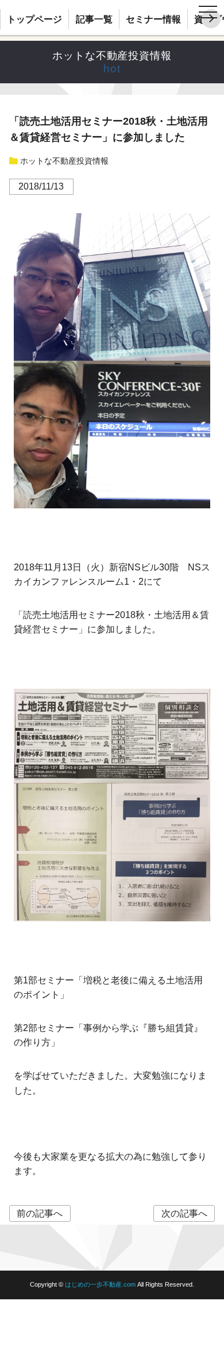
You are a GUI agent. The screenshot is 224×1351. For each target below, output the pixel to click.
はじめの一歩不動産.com (101, 1284)
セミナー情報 (153, 19)
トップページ (34, 19)
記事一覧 (94, 19)
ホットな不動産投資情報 (112, 55)
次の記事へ (184, 1213)
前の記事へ (40, 1213)
